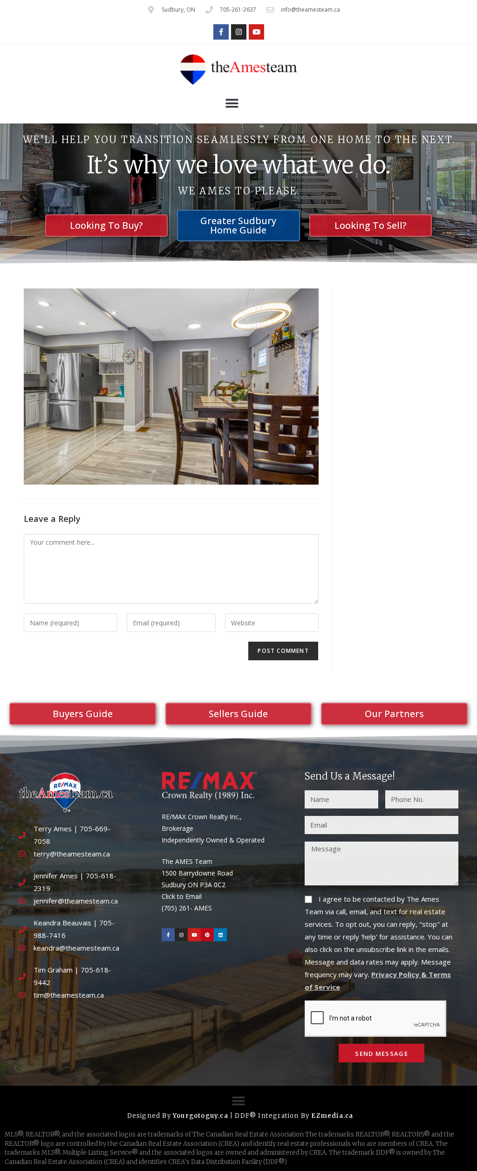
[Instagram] (238, 32)
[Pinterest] (207, 934)
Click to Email (182, 896)
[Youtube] (256, 32)
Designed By (150, 1116)
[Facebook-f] (221, 32)
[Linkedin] (220, 934)
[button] (231, 103)
